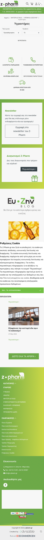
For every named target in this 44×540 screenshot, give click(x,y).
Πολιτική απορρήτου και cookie (16, 278)
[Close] (40, 3)
